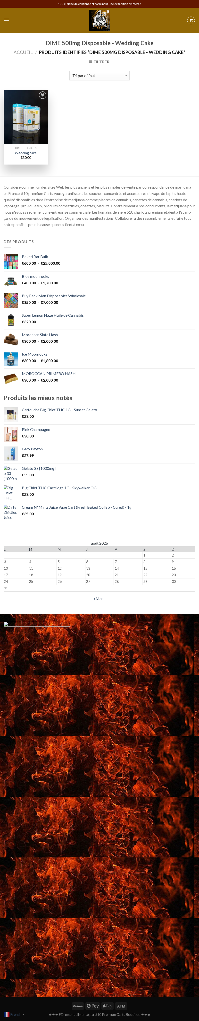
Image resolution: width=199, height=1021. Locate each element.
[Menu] (6, 20)
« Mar (98, 598)
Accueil (23, 52)
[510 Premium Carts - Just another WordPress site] (99, 20)
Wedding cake (26, 153)
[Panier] (191, 20)
